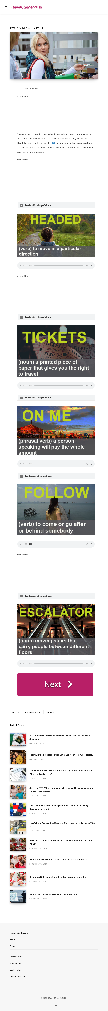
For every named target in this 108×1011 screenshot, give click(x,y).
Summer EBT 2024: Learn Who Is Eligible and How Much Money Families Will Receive (61, 790)
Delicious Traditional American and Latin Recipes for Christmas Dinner (61, 842)
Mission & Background (19, 933)
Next (52, 684)
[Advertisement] (37, 114)
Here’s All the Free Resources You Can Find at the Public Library (61, 755)
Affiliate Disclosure (17, 976)
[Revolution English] (26, 7)
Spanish (50, 712)
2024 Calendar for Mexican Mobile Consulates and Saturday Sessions (59, 737)
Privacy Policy (15, 963)
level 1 (15, 712)
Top (55, 1006)
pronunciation (32, 712)
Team (12, 939)
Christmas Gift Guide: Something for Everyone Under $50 (58, 877)
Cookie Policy (15, 970)
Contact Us (14, 946)
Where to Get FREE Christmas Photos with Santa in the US (58, 859)
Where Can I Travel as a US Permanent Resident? (54, 894)
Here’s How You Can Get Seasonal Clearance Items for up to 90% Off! (62, 825)
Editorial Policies (16, 957)
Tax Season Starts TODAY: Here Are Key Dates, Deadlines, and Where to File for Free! (60, 772)
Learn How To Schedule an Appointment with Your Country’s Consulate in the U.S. (59, 807)
